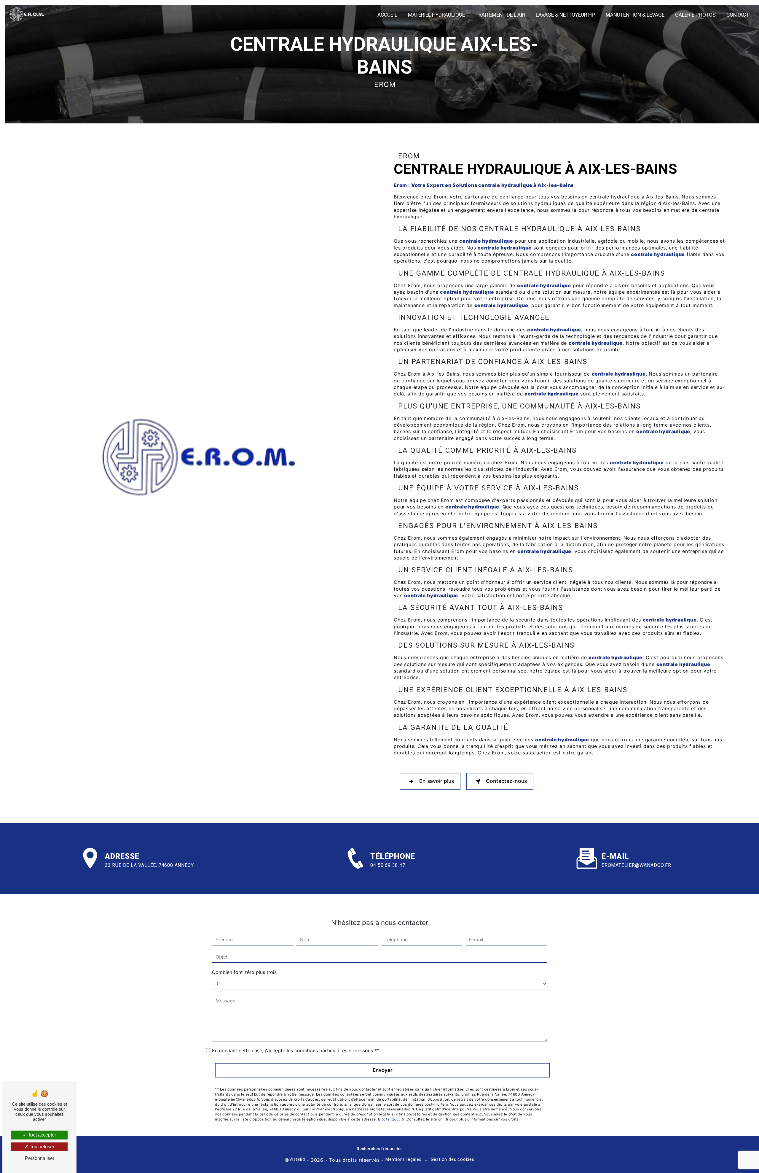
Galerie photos (695, 15)
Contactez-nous (506, 781)
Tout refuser (41, 1146)
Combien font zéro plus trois (244, 972)
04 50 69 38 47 (387, 865)
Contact (737, 15)
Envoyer (383, 1070)
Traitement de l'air (500, 15)
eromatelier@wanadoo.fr (636, 865)
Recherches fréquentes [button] (380, 1148)
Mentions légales (403, 1159)
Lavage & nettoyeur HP (565, 15)
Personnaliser (39, 1158)
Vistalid (297, 1159)
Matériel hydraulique (436, 15)
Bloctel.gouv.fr (391, 1119)
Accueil (387, 15)
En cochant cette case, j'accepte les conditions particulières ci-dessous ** (295, 1050)
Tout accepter (41, 1134)
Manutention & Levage (635, 15)
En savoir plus (436, 781)
